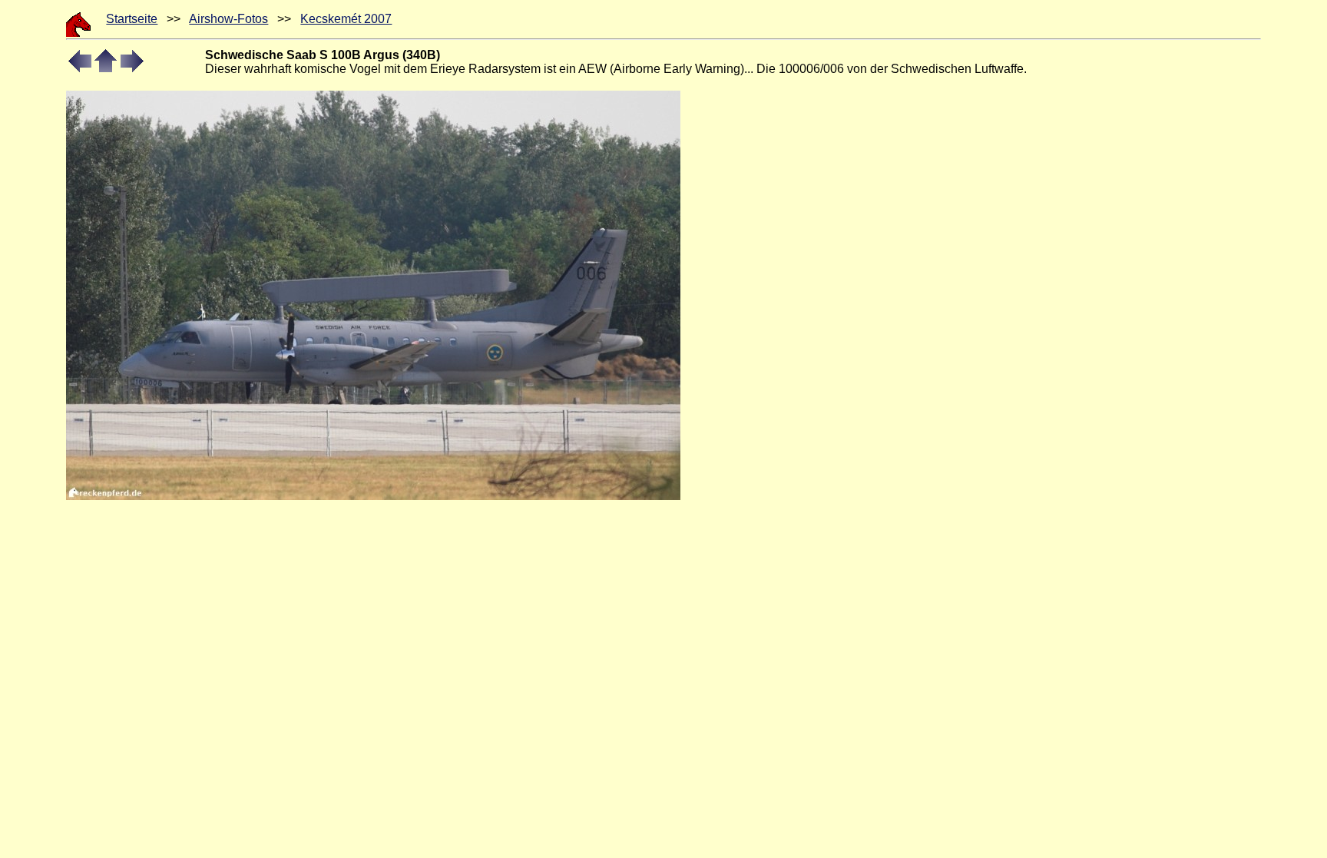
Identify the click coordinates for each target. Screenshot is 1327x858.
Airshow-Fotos (228, 18)
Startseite (131, 18)
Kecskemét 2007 (346, 18)
